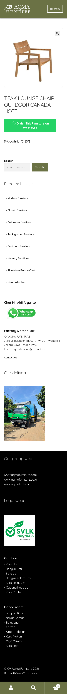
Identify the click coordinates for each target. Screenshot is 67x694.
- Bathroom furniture (18, 222)
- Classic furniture (16, 210)
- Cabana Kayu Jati (17, 587)
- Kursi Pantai (12, 592)
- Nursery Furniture (17, 258)
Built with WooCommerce (20, 673)
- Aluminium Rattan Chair (21, 270)
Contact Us (10, 357)
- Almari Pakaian (14, 632)
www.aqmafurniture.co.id (20, 479)
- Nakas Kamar (14, 618)
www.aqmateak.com (17, 484)
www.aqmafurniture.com (20, 475)
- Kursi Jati (11, 564)
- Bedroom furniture (18, 246)
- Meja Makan (13, 641)
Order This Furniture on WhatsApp (32, 126)
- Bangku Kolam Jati (17, 578)
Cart (52, 684)
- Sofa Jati (11, 573)
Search (8, 160)
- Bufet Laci (11, 622)
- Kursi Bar (11, 646)
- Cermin (9, 627)
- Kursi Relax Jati (15, 583)
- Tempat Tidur (13, 613)
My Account (11, 688)
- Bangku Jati (13, 569)
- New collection (15, 282)
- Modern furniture (17, 198)
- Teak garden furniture (20, 234)
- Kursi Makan (13, 636)
